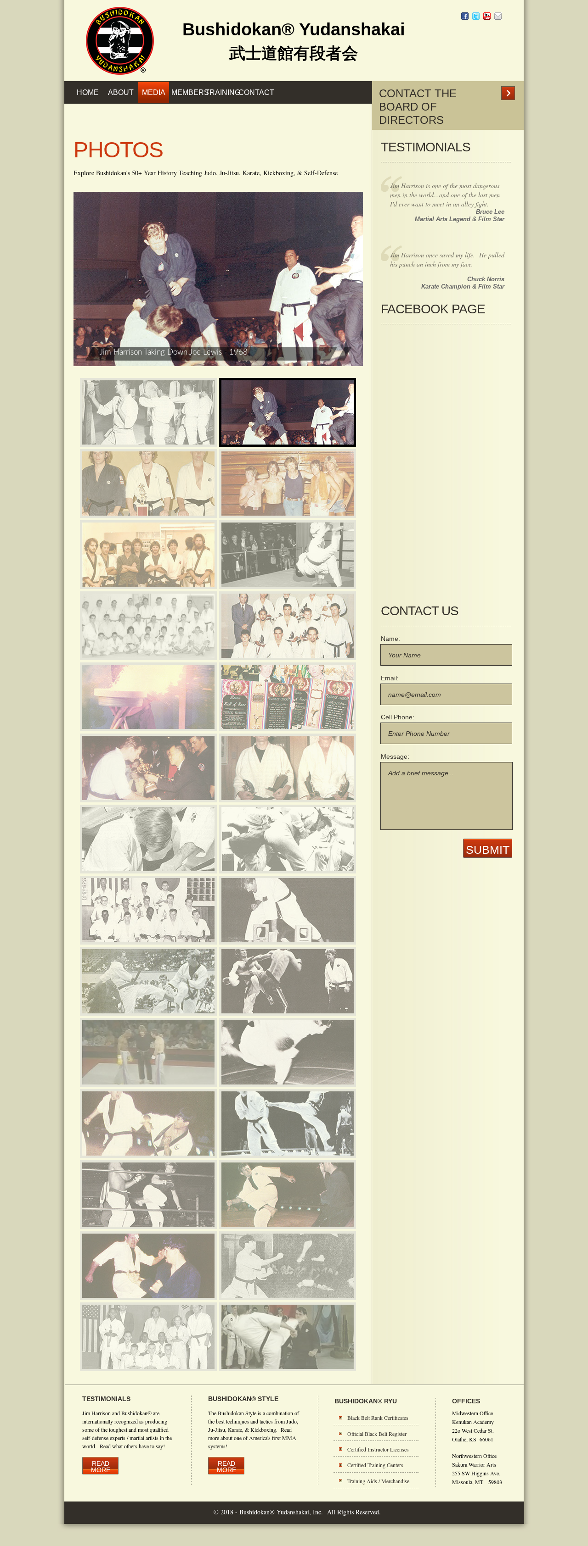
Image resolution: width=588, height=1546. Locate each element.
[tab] (148, 412)
